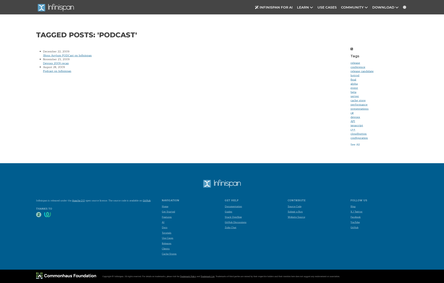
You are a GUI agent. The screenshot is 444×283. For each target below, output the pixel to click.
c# (352, 113)
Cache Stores (169, 254)
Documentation (233, 207)
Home (165, 207)
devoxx (355, 117)
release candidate (362, 71)
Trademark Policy (188, 276)
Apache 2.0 (78, 201)
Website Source (296, 217)
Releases (166, 243)
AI (163, 222)
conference (358, 67)
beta (353, 92)
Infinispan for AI (276, 7)
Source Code (294, 207)
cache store (358, 100)
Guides (228, 212)
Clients (166, 249)
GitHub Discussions (235, 222)
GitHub (147, 201)
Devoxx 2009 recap (56, 63)
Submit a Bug (295, 212)
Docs (164, 228)
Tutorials (166, 233)
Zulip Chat (230, 228)
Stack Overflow (233, 217)
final (353, 79)
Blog (353, 207)
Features (167, 217)
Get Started (168, 212)
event (354, 88)
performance (359, 104)
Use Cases (327, 7)
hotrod (355, 75)
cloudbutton (359, 134)
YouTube (355, 222)
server (355, 96)
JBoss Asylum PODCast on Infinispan (67, 55)
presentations (360, 109)
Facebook (356, 217)
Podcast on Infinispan (57, 71)
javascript (357, 125)
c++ (353, 129)
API (353, 121)
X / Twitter (356, 212)
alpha (354, 84)
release (355, 63)
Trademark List (208, 276)
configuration (359, 138)
